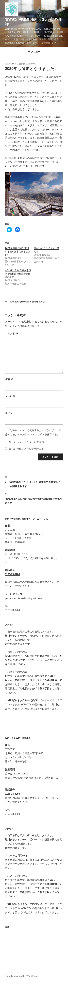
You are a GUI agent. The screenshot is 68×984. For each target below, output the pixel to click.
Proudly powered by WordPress (21, 976)
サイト (8, 413)
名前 (9, 379)
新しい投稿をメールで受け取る (26, 448)
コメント (11, 333)
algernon (30, 64)
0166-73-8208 (12, 574)
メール (10, 396)
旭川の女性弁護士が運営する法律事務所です (28, 302)
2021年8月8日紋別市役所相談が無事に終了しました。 (17, 251)
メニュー (35, 51)
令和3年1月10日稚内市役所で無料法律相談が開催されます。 (18, 273)
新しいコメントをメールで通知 (26, 442)
